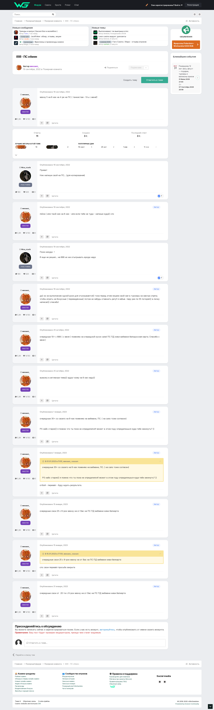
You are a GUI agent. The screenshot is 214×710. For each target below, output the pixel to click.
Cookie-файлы (44, 701)
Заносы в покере (68, 684)
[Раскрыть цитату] (43, 461)
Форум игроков (68, 676)
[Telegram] (199, 14)
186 (18, 192)
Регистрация (193, 5)
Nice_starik (26, 167)
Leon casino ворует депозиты (112, 36)
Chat (76, 5)
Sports (58, 5)
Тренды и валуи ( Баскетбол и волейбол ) (38, 31)
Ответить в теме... (37, 643)
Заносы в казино (68, 681)
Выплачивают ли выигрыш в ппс (113, 31)
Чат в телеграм (67, 688)
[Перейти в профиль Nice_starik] (52, 147)
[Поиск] (53, 14)
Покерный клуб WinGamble (72, 686)
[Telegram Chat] (195, 14)
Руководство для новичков (119, 677)
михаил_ (26, 94)
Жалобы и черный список (24, 691)
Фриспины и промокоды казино (49, 42)
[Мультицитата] (42, 123)
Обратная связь (115, 684)
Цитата (55, 123)
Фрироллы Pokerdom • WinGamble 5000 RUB (184, 44)
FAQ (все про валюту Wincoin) (120, 679)
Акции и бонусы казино (23, 684)
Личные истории (68, 679)
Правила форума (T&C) (118, 681)
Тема (17, 701)
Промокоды (19, 686)
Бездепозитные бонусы (24, 688)
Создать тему (130, 80)
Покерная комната (52, 69)
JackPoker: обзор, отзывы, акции (46, 36)
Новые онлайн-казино (23, 681)
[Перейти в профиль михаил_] (19, 67)
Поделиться (112, 67)
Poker (68, 5)
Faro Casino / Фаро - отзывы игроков (129, 42)
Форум (37, 5)
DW (39, 704)
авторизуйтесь (107, 629)
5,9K (19, 119)
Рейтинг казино (20, 676)
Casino (48, 5)
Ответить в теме (154, 80)
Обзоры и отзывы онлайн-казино (27, 679)
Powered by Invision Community (187, 704)
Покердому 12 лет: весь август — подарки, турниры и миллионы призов (186, 71)
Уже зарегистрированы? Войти (166, 5)
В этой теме (42, 14)
